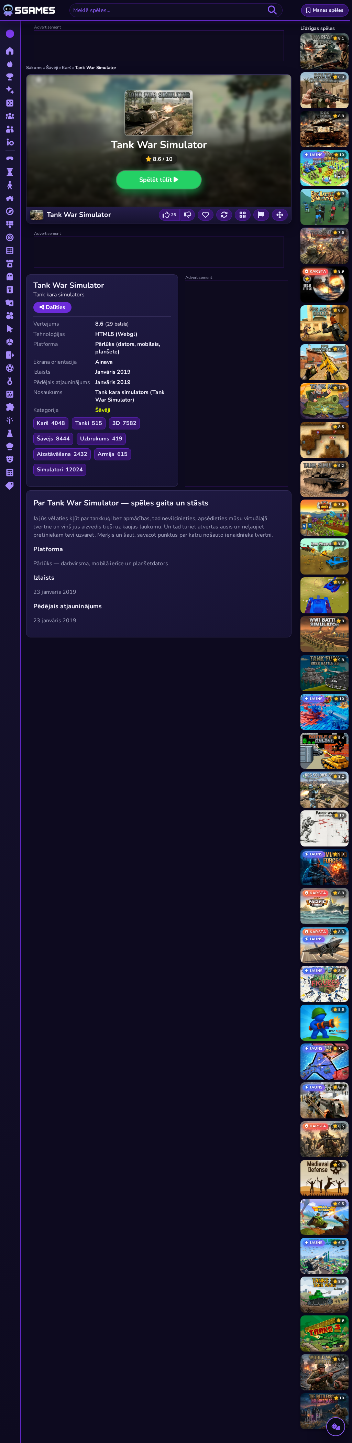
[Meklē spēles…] (272, 10)
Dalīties (54, 307)
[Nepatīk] (187, 215)
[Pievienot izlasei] (205, 215)
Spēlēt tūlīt (155, 179)
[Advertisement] (159, 46)
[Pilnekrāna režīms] (280, 215)
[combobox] (176, 10)
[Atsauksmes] (261, 215)
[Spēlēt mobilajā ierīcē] (243, 215)
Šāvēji (102, 410)
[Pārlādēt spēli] (224, 215)
